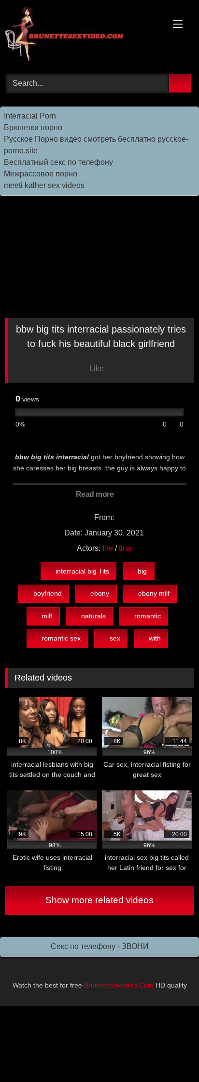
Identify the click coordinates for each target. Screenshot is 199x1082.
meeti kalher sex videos (44, 185)
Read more (95, 494)
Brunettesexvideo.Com (119, 985)
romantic (147, 616)
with (155, 638)
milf (47, 616)
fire (107, 548)
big (142, 571)
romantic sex (61, 638)
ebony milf (154, 593)
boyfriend (47, 593)
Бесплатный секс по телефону (58, 162)
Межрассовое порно (40, 174)
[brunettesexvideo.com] (81, 35)
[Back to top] (170, 1053)
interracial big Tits (82, 571)
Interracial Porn (30, 116)
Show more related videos (99, 900)
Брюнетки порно (33, 127)
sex (115, 638)
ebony (99, 593)
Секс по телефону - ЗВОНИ (100, 946)
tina (125, 548)
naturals (93, 616)
